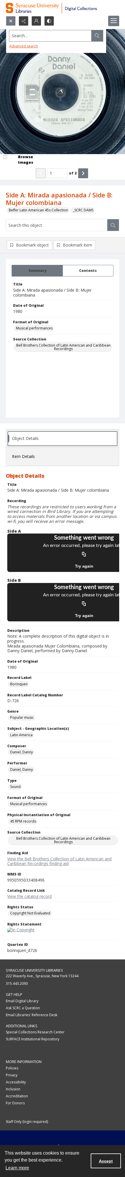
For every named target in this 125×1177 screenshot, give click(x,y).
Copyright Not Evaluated (30, 913)
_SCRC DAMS (83, 210)
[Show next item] (83, 173)
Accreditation (17, 1096)
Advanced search (23, 46)
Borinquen (19, 684)
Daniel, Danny (21, 752)
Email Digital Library (22, 1000)
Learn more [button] (17, 1167)
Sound (15, 786)
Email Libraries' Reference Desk (31, 1014)
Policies (12, 1068)
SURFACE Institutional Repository (32, 1039)
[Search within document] (113, 225)
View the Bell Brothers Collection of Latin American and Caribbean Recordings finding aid (59, 861)
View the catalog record (29, 896)
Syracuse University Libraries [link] (34, 970)
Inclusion (13, 1089)
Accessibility (16, 1082)
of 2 (73, 173)
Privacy (11, 1075)
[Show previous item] (41, 173)
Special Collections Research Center (35, 1032)
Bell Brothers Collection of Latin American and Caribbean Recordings (63, 347)
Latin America (21, 734)
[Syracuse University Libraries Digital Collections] (62, 8)
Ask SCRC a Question (23, 1007)
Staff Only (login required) (27, 1121)
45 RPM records (23, 821)
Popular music (22, 717)
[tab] (37, 270)
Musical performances (34, 328)
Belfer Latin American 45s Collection (38, 210)
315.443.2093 (17, 983)
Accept (106, 1161)
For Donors (15, 1103)
